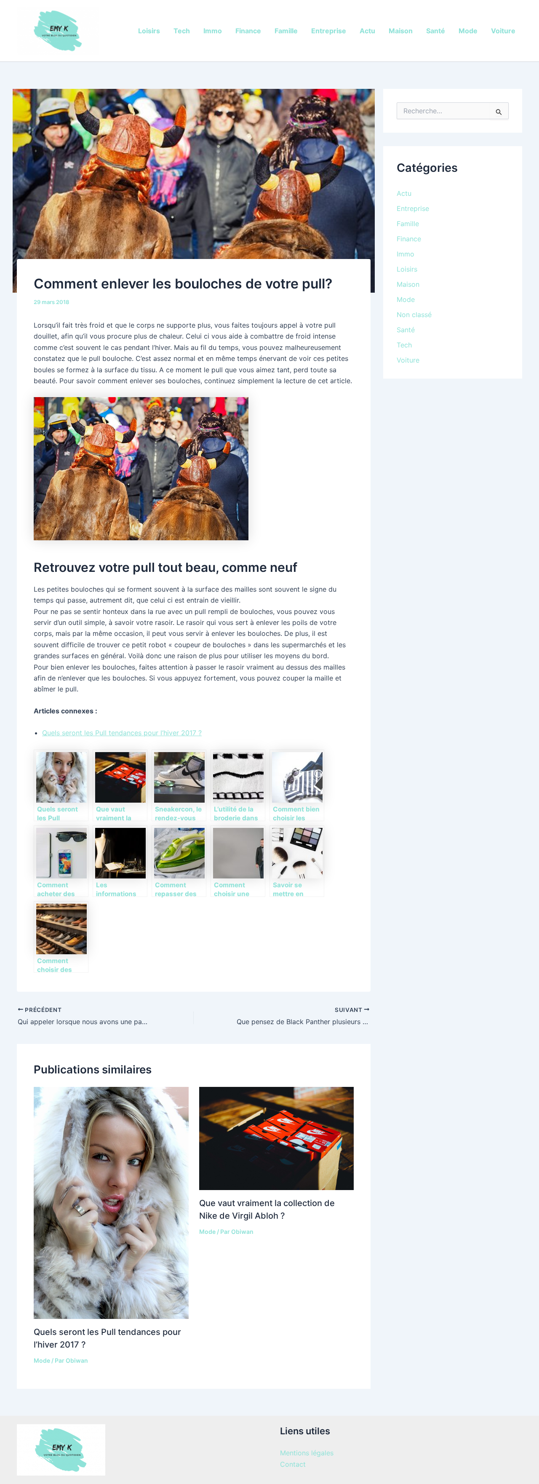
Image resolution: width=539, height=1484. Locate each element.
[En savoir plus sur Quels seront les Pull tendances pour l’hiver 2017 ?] (111, 1202)
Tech (181, 31)
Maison (401, 31)
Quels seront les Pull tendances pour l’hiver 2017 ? (122, 733)
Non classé (414, 314)
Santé (435, 31)
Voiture (503, 31)
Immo (212, 31)
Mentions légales (307, 1453)
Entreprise (328, 31)
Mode (468, 31)
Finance (248, 31)
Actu (367, 31)
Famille (286, 31)
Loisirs (149, 31)
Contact (293, 1464)
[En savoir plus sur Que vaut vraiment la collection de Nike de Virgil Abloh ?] (276, 1138)
